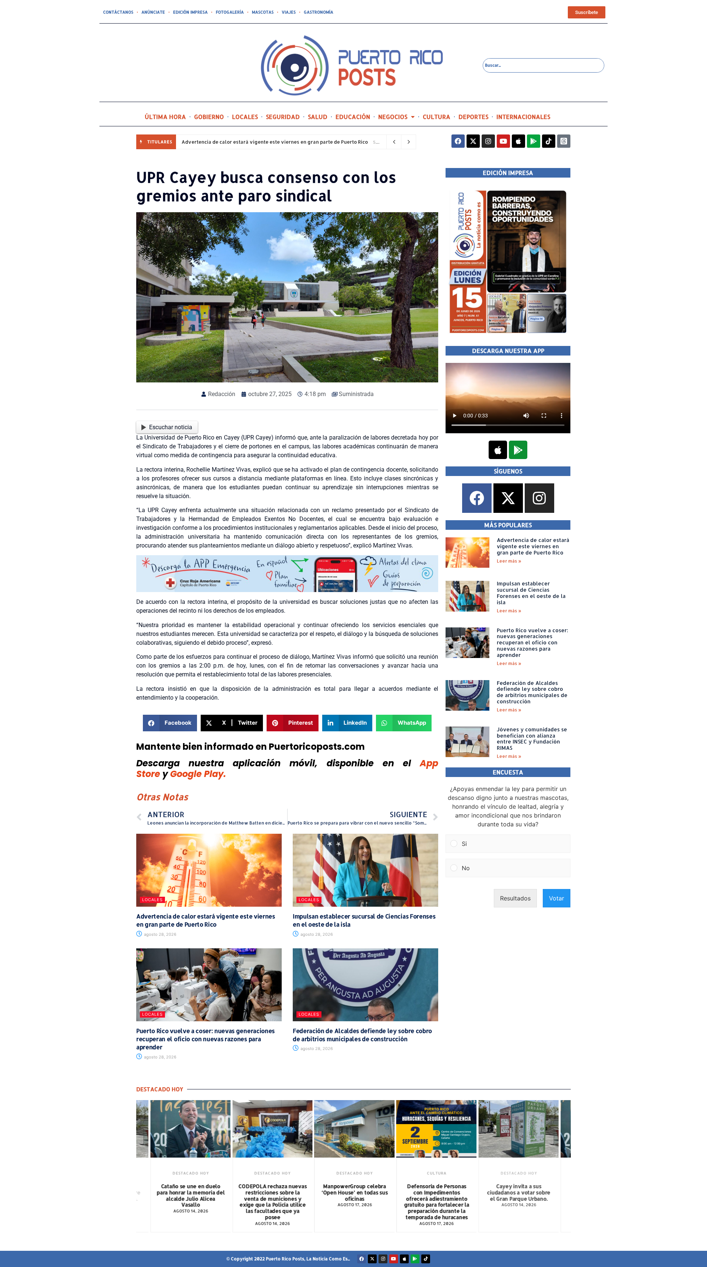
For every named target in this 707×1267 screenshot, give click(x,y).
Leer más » (509, 561)
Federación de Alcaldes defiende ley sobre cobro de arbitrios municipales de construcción (362, 1035)
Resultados (515, 898)
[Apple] (518, 141)
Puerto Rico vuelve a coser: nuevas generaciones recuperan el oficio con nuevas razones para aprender (205, 1039)
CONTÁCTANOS (118, 12)
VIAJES (289, 12)
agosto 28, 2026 (159, 934)
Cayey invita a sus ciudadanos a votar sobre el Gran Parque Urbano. (516, 1192)
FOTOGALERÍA (230, 12)
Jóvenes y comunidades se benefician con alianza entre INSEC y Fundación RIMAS (532, 738)
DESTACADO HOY (188, 1173)
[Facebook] (458, 141)
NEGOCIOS (392, 116)
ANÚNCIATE (153, 12)
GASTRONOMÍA (318, 12)
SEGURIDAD (283, 116)
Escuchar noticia (170, 427)
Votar (556, 898)
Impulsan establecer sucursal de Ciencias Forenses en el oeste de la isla (531, 592)
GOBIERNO (209, 116)
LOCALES (245, 116)
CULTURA (436, 116)
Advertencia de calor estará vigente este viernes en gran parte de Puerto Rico (275, 142)
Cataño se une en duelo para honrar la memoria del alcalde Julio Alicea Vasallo (188, 1195)
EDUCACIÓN (352, 116)
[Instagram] (488, 141)
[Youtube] (503, 141)
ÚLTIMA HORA (165, 116)
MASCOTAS (263, 12)
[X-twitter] (473, 141)
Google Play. (198, 774)
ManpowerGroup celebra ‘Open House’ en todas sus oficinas (353, 1192)
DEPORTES (473, 116)
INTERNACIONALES (523, 116)
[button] (170, 723)
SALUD (317, 116)
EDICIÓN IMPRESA (190, 12)
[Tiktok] (548, 141)
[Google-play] (533, 141)
